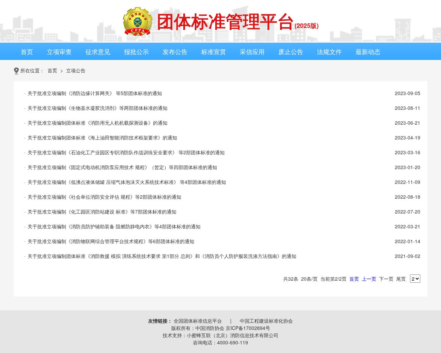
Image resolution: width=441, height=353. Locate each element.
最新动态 (368, 51)
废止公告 (290, 51)
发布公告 (175, 51)
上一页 (369, 278)
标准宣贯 (213, 51)
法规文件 (329, 51)
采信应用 (252, 51)
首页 (27, 51)
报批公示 (136, 51)
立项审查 (59, 51)
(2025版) (307, 25)
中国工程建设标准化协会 (266, 320)
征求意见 (97, 51)
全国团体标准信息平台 (198, 320)
